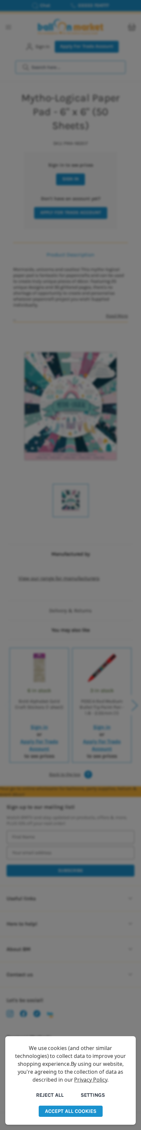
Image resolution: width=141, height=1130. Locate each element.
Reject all (50, 1095)
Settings (93, 1095)
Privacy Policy (90, 1079)
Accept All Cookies (70, 1111)
